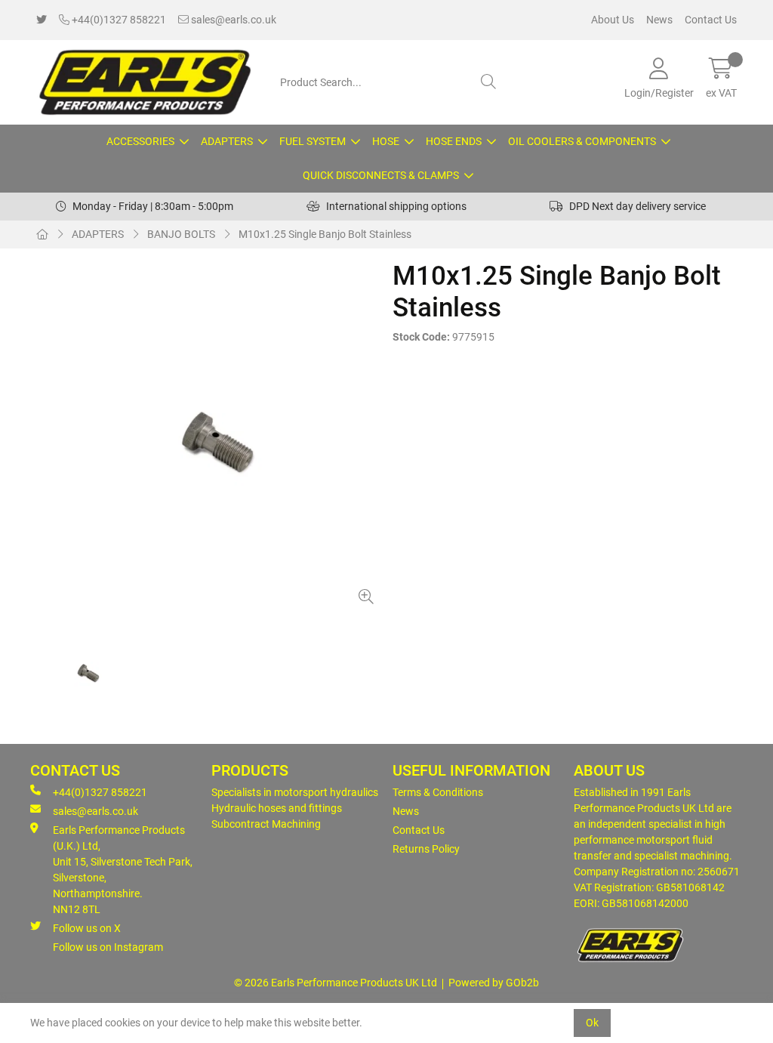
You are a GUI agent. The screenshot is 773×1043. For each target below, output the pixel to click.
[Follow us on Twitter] (41, 20)
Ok (592, 1023)
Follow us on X (87, 928)
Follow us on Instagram (108, 947)
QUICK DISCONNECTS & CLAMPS (381, 175)
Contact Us (711, 20)
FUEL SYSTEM (312, 141)
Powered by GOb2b (493, 983)
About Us (612, 20)
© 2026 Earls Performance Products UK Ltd (335, 983)
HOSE (385, 141)
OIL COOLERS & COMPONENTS (582, 141)
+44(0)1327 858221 (117, 20)
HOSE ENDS (454, 141)
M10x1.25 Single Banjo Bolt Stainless (325, 234)
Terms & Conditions (438, 792)
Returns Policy (426, 849)
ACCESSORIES (140, 141)
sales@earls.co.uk (232, 20)
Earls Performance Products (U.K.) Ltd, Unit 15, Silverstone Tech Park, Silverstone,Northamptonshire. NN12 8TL (122, 869)
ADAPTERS (227, 141)
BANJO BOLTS (181, 234)
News (659, 20)
